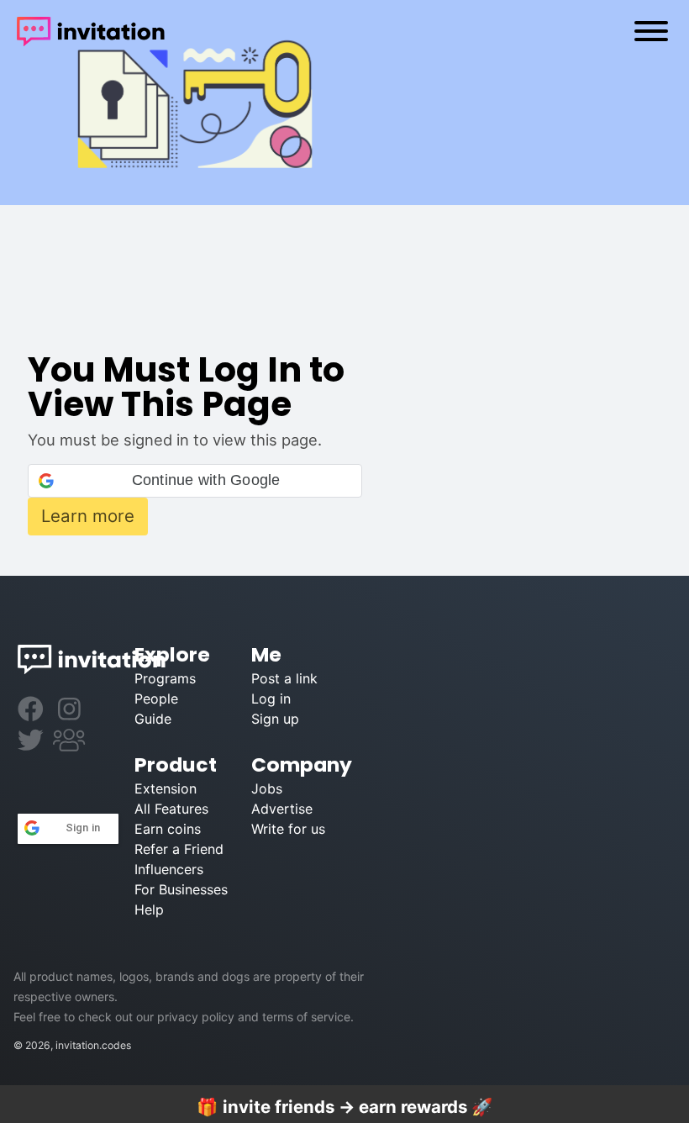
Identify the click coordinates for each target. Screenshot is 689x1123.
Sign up (275, 718)
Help (149, 909)
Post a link (283, 678)
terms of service (306, 1017)
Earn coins (166, 828)
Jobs (266, 788)
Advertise (282, 808)
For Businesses (166, 889)
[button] (195, 481)
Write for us (283, 828)
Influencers (166, 869)
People (156, 698)
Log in (271, 698)
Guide (152, 718)
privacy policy (195, 1017)
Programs (165, 678)
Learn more (87, 515)
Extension (165, 788)
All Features (166, 808)
